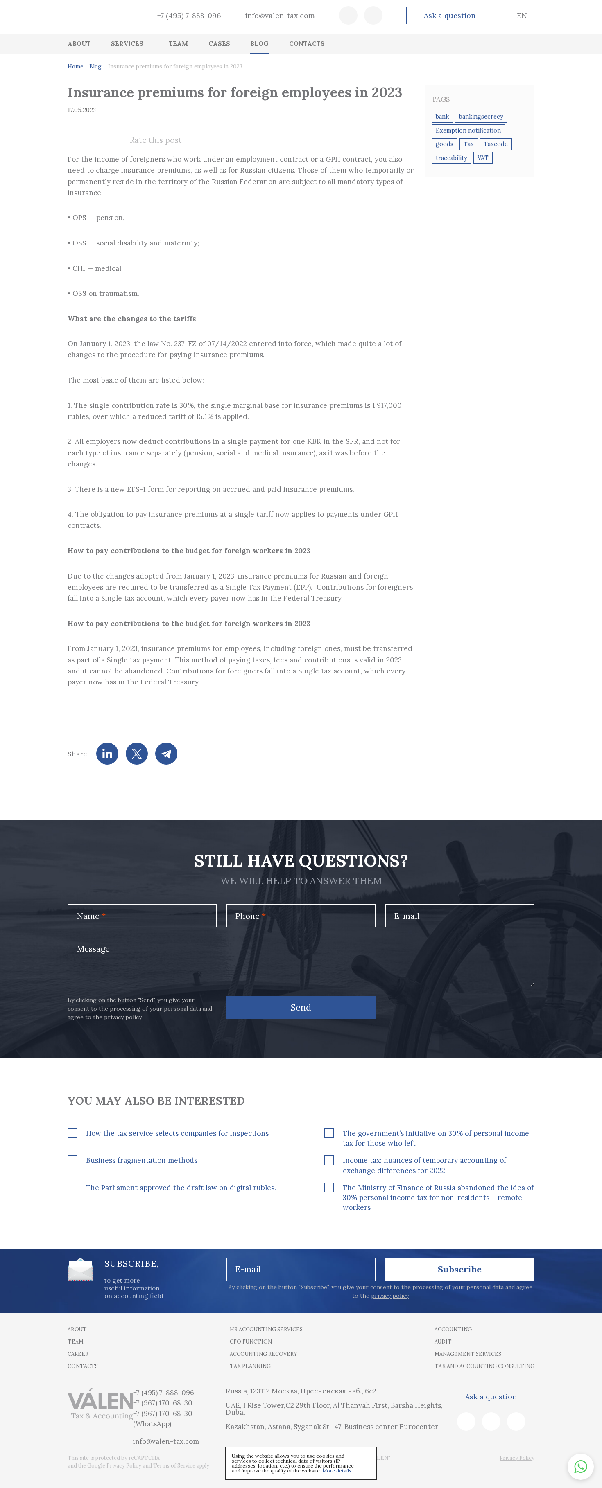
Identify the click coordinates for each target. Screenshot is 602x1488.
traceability (451, 158)
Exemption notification (468, 130)
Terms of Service (174, 1465)
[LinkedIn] (107, 754)
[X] (137, 754)
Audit (443, 1341)
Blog (95, 66)
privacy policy (123, 1017)
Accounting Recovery (263, 1354)
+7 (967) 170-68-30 (162, 1402)
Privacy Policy (123, 1465)
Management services (468, 1354)
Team (76, 1341)
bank (442, 116)
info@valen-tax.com (280, 15)
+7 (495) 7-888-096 (189, 15)
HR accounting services (266, 1329)
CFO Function (251, 1341)
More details (336, 1471)
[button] (581, 1467)
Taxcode (496, 144)
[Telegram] (166, 754)
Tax (469, 144)
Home (75, 66)
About (77, 1329)
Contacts (83, 1366)
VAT (483, 158)
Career (78, 1354)
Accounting (453, 1329)
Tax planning (250, 1366)
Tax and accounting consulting (484, 1366)
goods (444, 144)
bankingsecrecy (481, 116)
